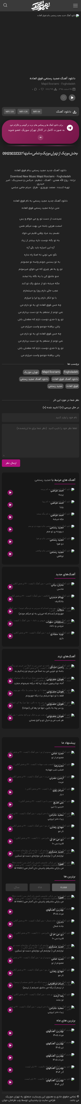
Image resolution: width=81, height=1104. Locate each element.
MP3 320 (10, 111)
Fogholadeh (64, 176)
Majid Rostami (45, 176)
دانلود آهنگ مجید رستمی (34, 379)
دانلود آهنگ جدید (56, 170)
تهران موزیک (31, 372)
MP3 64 (36, 111)
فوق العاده (20, 170)
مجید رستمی (39, 170)
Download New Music (23, 176)
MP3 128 (23, 111)
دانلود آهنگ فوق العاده (65, 379)
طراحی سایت (48, 1100)
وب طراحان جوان (11, 1100)
